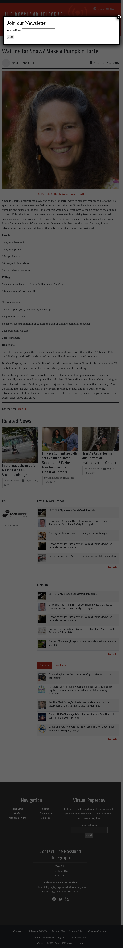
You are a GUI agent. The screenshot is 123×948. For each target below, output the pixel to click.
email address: (14, 30)
